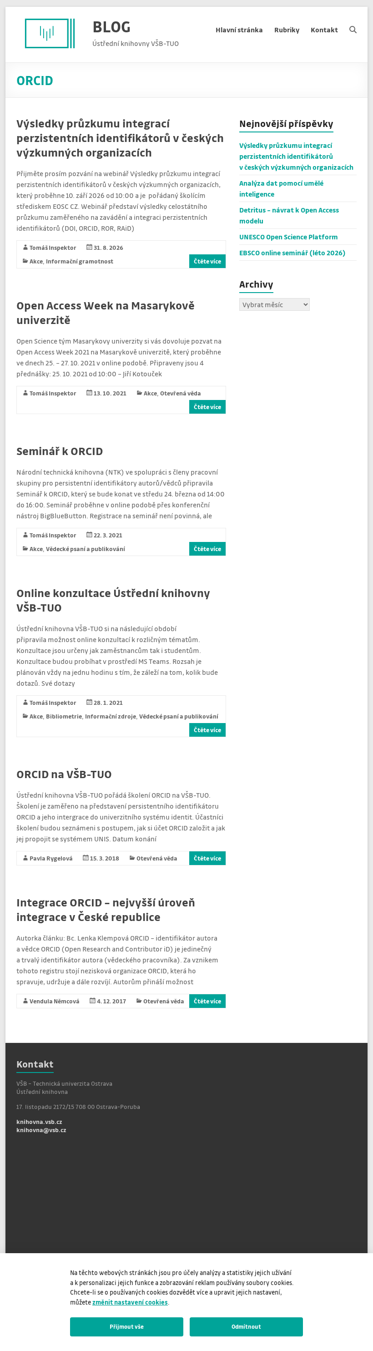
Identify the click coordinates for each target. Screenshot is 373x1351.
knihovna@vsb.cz (41, 1129)
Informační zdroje (110, 716)
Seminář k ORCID (59, 451)
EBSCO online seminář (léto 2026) (292, 252)
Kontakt (324, 29)
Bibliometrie (64, 716)
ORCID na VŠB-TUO (64, 774)
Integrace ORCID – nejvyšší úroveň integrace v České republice (105, 909)
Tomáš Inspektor (53, 247)
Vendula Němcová (55, 1001)
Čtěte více (207, 261)
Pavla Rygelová (51, 858)
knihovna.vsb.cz (39, 1121)
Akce (36, 261)
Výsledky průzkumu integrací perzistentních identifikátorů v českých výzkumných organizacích (120, 137)
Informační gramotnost (79, 261)
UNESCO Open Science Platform (288, 236)
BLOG (111, 26)
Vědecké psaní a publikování (85, 548)
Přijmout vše (127, 1326)
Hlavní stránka (239, 29)
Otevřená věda (180, 393)
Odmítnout (246, 1326)
